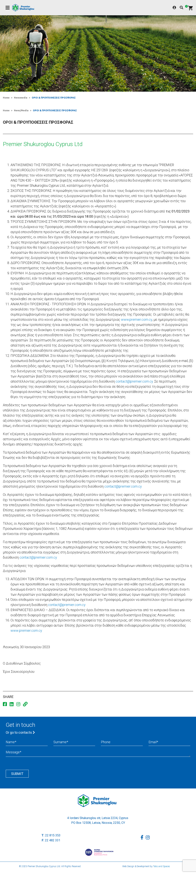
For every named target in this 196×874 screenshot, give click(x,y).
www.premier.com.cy (136, 319)
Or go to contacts (19, 732)
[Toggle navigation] (7, 7)
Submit (17, 774)
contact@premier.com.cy (134, 381)
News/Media (21, 110)
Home (6, 97)
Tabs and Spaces (161, 866)
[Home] (24, 7)
